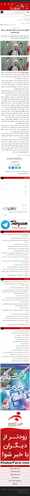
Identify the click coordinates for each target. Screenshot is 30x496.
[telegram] (8, 4)
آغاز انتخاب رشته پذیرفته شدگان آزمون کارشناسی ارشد (18, 246)
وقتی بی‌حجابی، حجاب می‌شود (22, 295)
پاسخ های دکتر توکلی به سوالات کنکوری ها (20, 361)
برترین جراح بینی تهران (15, 468)
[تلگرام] (15, 225)
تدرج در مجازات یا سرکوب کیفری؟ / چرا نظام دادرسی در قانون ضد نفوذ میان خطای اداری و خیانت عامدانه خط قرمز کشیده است (14, 253)
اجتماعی (22, 23)
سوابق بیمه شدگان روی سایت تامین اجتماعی (19, 333)
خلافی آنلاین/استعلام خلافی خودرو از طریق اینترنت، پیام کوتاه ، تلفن (15, 356)
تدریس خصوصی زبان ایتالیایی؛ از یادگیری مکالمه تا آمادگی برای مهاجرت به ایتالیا (16, 284)
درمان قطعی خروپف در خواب (15, 481)
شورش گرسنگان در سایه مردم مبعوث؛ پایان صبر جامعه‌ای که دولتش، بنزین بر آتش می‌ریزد (15, 301)
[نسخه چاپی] (1, 24)
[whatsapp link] (19, 168)
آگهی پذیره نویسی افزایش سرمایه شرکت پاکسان (19, 287)
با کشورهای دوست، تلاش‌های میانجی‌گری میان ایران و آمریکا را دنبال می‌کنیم (15, 241)
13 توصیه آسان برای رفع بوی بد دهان (21, 337)
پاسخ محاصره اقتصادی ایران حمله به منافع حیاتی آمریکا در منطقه (15, 269)
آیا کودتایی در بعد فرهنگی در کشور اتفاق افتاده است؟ (18, 275)
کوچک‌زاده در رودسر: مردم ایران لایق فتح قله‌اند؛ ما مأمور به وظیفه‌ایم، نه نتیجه (14, 272)
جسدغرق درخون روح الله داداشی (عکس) (20, 358)
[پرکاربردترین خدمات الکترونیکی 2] (15, 387)
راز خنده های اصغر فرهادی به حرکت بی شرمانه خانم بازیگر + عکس (15, 352)
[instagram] (12, 4)
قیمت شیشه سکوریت (15, 471)
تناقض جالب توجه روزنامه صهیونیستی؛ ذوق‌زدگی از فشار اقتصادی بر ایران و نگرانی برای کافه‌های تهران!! (15, 304)
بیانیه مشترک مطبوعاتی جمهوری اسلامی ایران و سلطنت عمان (16, 298)
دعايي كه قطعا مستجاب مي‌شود (22, 346)
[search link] (2, 12)
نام (26, 181)
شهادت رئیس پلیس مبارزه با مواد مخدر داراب (19, 314)
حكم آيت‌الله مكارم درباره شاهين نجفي (20, 341)
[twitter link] (9, 168)
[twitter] (5, 4)
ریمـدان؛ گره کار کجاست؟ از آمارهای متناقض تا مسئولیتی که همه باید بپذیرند (15, 321)
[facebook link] (13, 168)
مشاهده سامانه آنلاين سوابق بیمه (21, 339)
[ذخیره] (5, 24)
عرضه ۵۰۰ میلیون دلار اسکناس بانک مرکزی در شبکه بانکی (17, 316)
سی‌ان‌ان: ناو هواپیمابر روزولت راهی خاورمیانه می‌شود (18, 248)
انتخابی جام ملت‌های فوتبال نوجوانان (21, 250)
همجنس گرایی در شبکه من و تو (22, 335)
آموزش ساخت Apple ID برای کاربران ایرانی (20, 350)
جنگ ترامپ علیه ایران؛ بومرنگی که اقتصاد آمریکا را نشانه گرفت (16, 318)
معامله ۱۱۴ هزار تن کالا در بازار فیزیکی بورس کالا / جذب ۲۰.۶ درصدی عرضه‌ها (15, 257)
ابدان (23, 155)
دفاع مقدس (19, 155)
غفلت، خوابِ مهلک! (24, 308)
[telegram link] (16, 168)
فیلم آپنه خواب (15, 478)
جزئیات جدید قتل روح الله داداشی (21, 348)
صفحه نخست (27, 23)
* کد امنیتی (24, 205)
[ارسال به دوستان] (2, 24)
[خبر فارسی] (15, 437)
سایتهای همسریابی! (24, 343)
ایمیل (26, 186)
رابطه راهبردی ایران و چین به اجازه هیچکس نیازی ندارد (17, 267)
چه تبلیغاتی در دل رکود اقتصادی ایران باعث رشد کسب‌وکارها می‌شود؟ (15, 281)
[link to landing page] (22, 6)
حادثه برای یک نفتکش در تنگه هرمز (23, 15)
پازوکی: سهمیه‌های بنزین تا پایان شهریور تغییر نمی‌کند (18, 324)
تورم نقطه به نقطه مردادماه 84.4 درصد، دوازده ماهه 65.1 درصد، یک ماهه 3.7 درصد (15, 235)
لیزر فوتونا (15, 484)
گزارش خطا (14, 162)
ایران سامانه (20, 492)
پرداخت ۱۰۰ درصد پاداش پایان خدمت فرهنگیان (19, 354)
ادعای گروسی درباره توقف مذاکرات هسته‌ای (19, 238)
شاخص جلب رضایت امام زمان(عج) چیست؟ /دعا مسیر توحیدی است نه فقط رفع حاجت (14, 261)
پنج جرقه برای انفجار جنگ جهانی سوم (21, 265)
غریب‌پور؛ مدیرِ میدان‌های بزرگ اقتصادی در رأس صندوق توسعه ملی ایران (15, 311)
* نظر (26, 192)
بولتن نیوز (22, 72)
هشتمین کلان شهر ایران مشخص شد (21, 331)
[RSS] (1, 4)
